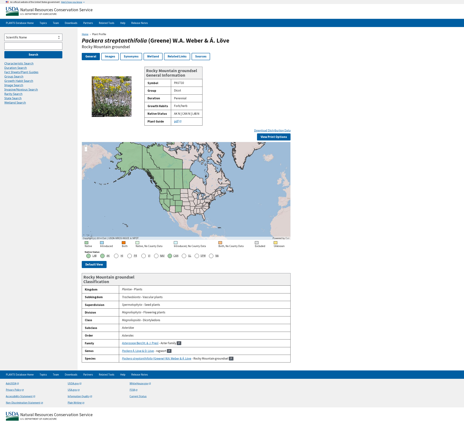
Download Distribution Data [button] (272, 130)
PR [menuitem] (135, 255)
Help (122, 23)
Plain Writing (75, 402)
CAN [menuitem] (175, 255)
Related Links (177, 56)
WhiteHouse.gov (139, 383)
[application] (186, 191)
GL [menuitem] (189, 255)
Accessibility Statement (19, 396)
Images (110, 56)
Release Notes (139, 23)
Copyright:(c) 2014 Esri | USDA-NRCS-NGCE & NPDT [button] (111, 238)
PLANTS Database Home (20, 23)
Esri (287, 238)
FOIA (132, 389)
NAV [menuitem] (162, 255)
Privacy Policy (13, 389)
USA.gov (72, 389)
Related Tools (106, 23)
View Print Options (274, 137)
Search (33, 55)
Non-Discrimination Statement (23, 402)
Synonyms (131, 56)
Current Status (138, 396)
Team (56, 23)
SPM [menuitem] (203, 255)
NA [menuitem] (217, 255)
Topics (43, 23)
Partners (88, 23)
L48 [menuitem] (94, 255)
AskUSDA (11, 383)
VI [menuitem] (149, 255)
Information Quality (79, 396)
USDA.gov (73, 383)
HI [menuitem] (122, 255)
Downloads (71, 23)
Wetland (153, 56)
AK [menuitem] (108, 255)
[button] (86, 146)
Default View (94, 264)
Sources (200, 56)
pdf (176, 121)
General (90, 56)
